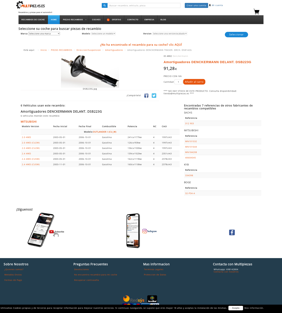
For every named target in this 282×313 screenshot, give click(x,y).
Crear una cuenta (196, 5)
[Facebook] (146, 95)
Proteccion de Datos (155, 274)
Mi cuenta (217, 5)
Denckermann (180, 56)
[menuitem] (33, 19)
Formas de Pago (13, 280)
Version (147, 33)
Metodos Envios (13, 274)
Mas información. (254, 308)
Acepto (235, 308)
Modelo (86, 33)
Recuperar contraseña (86, 280)
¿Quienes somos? (14, 269)
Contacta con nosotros (226, 271)
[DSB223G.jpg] (90, 71)
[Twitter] (154, 95)
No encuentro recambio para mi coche (95, 274)
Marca (24, 33)
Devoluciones (81, 269)
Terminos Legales (153, 269)
